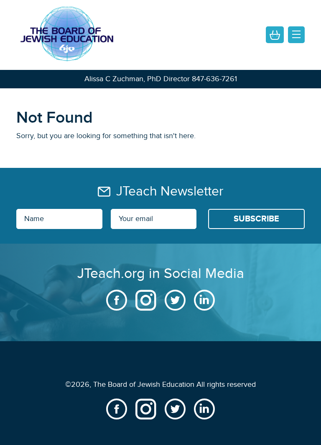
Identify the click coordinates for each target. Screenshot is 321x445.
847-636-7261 (214, 79)
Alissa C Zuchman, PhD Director (137, 79)
